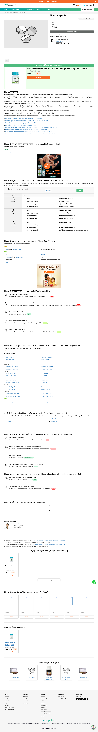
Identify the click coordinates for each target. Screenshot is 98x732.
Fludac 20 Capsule (46, 387)
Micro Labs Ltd (57, 35)
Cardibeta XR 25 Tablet (47, 366)
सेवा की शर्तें (25, 698)
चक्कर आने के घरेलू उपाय (21, 257)
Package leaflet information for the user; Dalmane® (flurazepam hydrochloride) (48, 540)
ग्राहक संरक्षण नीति (26, 703)
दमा (8, 419)
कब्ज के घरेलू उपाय (17, 249)
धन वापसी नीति (25, 701)
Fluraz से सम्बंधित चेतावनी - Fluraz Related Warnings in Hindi (20, 125)
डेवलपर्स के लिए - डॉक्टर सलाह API (46, 711)
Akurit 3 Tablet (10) (11, 373)
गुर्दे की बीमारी (54, 421)
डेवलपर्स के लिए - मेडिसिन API (46, 713)
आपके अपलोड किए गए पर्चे (61, 45)
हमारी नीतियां (25, 694)
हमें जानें (6, 694)
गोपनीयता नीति (25, 696)
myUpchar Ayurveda (9, 707)
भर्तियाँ (6, 703)
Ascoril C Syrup (10, 357)
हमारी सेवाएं (43, 694)
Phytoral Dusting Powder (12, 382)
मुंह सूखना (43, 254)
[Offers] (74, 5)
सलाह (5, 9)
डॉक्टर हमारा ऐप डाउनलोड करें (63, 701)
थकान (7, 254)
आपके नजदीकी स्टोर (44, 705)
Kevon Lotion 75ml (11, 380)
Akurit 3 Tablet (44, 376)
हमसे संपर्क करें (7, 701)
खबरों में (6, 698)
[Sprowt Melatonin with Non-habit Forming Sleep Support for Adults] (15, 78)
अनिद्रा (9, 152)
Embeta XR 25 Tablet (46, 369)
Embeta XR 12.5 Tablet (12, 369)
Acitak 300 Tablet (10, 403)
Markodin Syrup (10, 360)
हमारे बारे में (7, 696)
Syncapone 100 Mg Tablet (13, 396)
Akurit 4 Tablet (44, 373)
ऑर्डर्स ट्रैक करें (43, 701)
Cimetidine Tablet (45, 403)
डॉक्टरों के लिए (61, 694)
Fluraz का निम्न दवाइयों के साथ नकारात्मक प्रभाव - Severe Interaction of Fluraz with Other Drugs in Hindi (31, 127)
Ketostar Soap (44, 380)
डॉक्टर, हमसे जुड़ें (61, 696)
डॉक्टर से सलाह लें (44, 698)
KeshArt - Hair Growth (9, 709)
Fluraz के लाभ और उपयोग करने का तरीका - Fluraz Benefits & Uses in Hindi (23, 118)
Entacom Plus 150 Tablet (12, 393)
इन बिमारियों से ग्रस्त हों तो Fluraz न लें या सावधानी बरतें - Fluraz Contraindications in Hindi (27, 129)
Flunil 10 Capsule (45, 389)
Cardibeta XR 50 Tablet (12, 366)
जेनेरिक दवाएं (43, 703)
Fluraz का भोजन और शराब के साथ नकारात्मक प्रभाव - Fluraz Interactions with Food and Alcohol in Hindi (31, 134)
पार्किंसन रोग (53, 419)
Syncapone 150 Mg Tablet (48, 396)
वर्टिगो (7, 262)
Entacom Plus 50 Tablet (47, 393)
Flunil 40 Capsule (10, 387)
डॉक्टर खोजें (42, 707)
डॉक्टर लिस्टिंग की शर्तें (62, 698)
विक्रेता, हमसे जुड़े (43, 709)
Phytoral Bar (44, 382)
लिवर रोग (10, 424)
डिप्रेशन (9, 421)
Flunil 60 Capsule (10, 389)
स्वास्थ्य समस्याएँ (16, 9)
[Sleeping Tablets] (11, 559)
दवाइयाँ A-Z (40, 9)
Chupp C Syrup (45, 360)
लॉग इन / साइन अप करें (87, 9)
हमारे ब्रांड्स (29, 9)
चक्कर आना (8, 257)
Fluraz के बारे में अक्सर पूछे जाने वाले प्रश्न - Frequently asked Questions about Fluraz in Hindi (28, 132)
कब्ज (7, 249)
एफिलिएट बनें (43, 716)
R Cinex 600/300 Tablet (12, 376)
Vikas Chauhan (18, 524)
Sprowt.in (7, 705)
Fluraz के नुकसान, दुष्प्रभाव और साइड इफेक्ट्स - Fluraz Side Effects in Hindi (23, 123)
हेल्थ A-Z (50, 9)
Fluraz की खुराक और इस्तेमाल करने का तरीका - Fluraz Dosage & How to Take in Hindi (26, 121)
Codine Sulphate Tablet (47, 357)
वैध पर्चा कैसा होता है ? (60, 41)
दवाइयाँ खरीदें (43, 696)
